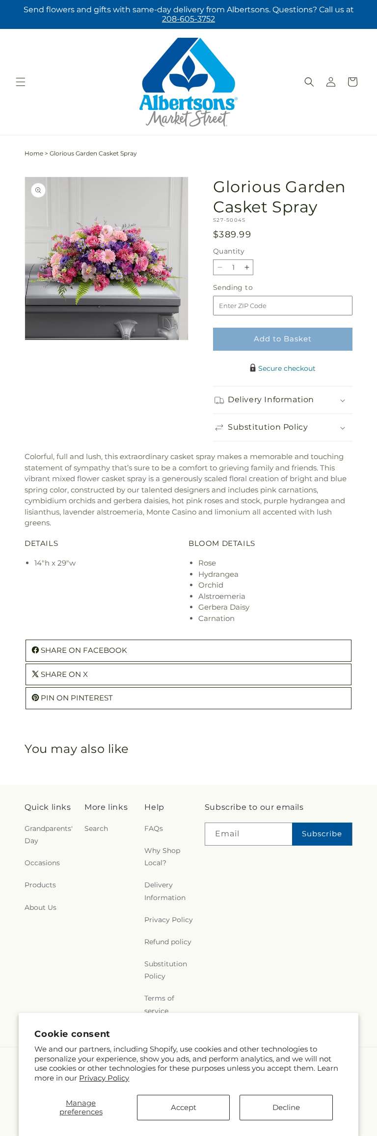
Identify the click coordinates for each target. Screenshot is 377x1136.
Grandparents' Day (49, 834)
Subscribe (322, 833)
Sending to (247, 288)
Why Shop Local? (162, 856)
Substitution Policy (165, 970)
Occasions (42, 862)
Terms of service (159, 1004)
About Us (40, 907)
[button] (20, 82)
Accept (183, 1107)
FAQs (153, 828)
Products (40, 884)
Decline (286, 1107)
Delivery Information (165, 891)
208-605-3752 (188, 19)
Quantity (228, 251)
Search (96, 828)
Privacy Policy (104, 1078)
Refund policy (167, 941)
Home (34, 153)
